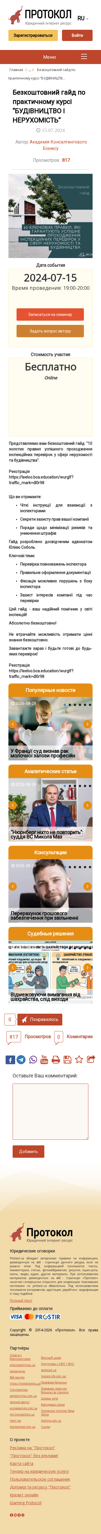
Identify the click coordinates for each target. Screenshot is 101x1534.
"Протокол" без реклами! (34, 1455)
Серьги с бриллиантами (20, 1357)
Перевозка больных (54, 1382)
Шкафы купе (49, 1398)
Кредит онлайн (24, 1494)
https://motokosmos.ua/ (25, 1383)
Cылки (45, 1427)
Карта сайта (21, 1463)
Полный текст (21, 1300)
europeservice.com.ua (23, 1408)
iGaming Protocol (26, 1502)
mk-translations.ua (22, 1414)
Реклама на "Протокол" (32, 1447)
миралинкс (17, 1371)
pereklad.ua (48, 1370)
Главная (17, 69)
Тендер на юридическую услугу (39, 1471)
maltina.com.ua (51, 1421)
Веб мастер (17, 1377)
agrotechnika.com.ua (23, 1396)
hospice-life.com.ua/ (53, 1376)
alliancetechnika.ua (22, 1365)
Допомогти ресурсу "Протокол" (40, 1487)
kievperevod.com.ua (22, 1427)
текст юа (15, 1421)
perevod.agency (19, 1402)
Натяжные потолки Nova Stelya (57, 1412)
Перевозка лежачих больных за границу (54, 1390)
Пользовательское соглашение (40, 1479)
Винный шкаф (51, 1358)
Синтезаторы (19, 1390)
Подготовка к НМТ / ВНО (57, 1364)
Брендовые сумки (53, 1405)
